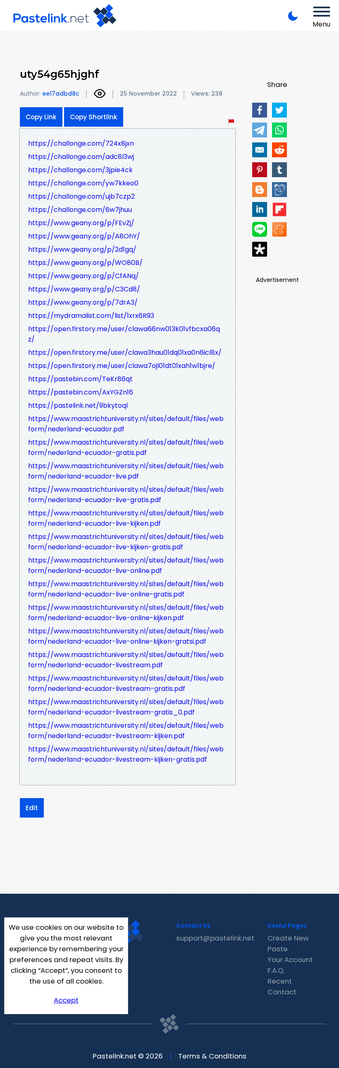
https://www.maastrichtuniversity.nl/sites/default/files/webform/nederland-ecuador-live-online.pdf (126, 565)
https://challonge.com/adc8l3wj (81, 156)
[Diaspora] (259, 249)
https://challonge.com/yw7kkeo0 (83, 183)
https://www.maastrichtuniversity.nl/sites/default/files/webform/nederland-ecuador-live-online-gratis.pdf (126, 589)
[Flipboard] (279, 209)
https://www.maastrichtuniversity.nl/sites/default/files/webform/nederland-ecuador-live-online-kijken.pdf (126, 613)
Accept (66, 1000)
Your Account (290, 960)
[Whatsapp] (279, 130)
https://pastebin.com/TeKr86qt (80, 379)
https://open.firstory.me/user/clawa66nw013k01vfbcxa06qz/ (124, 334)
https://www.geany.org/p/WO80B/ (85, 262)
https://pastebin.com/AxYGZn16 (80, 392)
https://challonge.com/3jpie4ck (80, 170)
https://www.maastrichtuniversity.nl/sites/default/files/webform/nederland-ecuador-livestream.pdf (126, 660)
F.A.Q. (275, 970)
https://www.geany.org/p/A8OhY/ (84, 236)
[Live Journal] (279, 189)
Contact (281, 992)
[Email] (259, 149)
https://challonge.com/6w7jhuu (80, 209)
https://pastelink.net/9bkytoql (78, 405)
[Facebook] (259, 110)
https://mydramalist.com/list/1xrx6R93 (91, 315)
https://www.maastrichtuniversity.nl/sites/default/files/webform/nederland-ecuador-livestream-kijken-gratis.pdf (126, 754)
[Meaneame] (279, 229)
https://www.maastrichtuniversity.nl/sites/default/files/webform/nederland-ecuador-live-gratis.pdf (126, 495)
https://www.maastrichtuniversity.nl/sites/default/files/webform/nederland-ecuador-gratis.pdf (126, 447)
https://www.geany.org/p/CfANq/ (83, 276)
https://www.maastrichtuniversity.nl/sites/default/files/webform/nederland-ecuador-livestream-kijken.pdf (126, 731)
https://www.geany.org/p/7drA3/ (83, 302)
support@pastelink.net (215, 938)
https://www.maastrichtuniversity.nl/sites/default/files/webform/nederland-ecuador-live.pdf (126, 471)
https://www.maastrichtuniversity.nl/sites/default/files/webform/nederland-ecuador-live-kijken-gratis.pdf (126, 542)
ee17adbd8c (60, 93)
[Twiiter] (279, 110)
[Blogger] (259, 189)
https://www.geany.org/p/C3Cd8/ (84, 289)
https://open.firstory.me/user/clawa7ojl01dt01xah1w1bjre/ (121, 365)
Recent (279, 981)
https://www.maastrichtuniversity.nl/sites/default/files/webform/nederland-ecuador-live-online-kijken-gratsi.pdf (126, 636)
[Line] (259, 229)
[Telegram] (259, 130)
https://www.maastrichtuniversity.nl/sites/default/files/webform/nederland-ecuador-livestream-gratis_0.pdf (126, 707)
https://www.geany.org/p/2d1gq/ (82, 249)
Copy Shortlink (93, 117)
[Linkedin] (259, 209)
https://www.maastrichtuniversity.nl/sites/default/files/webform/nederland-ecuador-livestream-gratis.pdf (126, 683)
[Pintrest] (259, 169)
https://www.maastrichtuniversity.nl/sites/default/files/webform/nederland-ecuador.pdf (126, 424)
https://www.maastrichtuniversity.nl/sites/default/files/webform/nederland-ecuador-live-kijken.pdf (126, 518)
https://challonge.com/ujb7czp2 (81, 196)
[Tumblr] (279, 169)
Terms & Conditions (212, 1056)
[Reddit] (279, 149)
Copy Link (41, 117)
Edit (32, 807)
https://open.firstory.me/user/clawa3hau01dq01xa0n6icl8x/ (125, 352)
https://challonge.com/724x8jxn (81, 143)
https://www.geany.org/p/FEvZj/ (81, 223)
